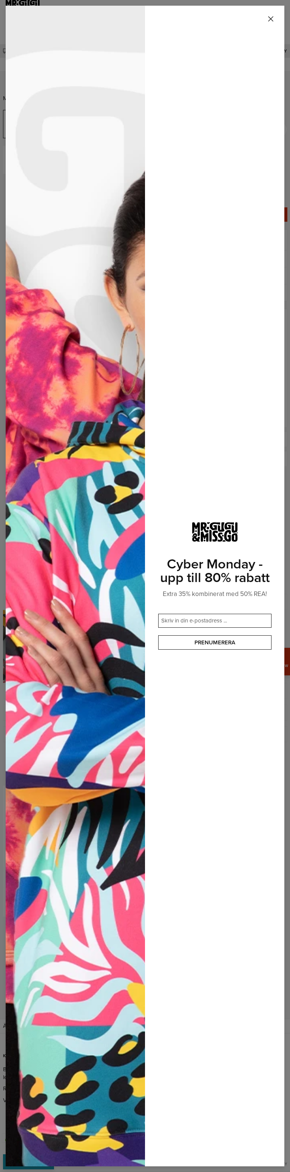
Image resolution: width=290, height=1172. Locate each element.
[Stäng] (271, 19)
